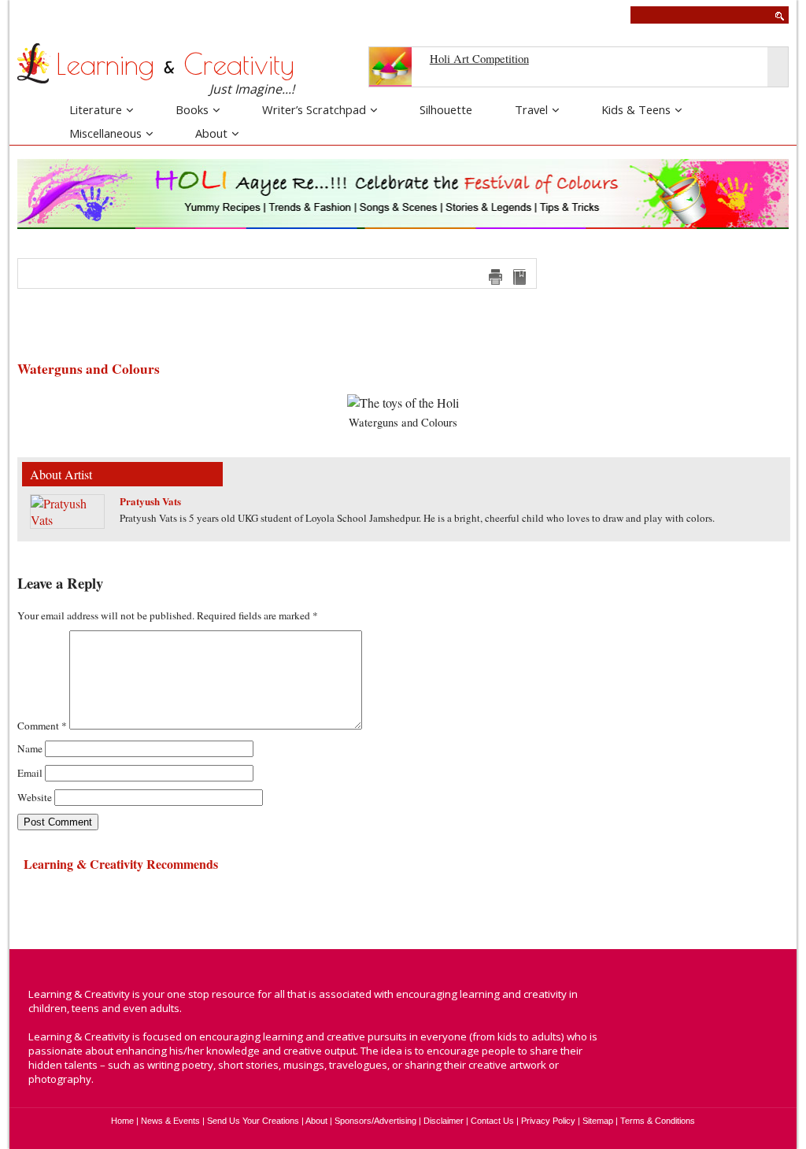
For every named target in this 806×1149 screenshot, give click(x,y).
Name (30, 748)
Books (192, 109)
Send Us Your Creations (253, 1120)
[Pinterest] (685, 1047)
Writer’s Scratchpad (314, 109)
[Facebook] (669, 1016)
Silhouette (446, 109)
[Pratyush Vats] (67, 520)
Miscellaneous (105, 133)
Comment (42, 726)
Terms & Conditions (657, 1120)
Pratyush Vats (150, 500)
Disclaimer (443, 1120)
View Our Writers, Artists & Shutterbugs (312, 14)
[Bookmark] (519, 277)
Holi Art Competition (479, 58)
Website (34, 797)
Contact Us (492, 1120)
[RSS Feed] (746, 1047)
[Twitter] (700, 1016)
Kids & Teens (636, 109)
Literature (95, 109)
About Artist (61, 474)
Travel (531, 109)
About (211, 133)
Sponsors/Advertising (375, 1120)
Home (122, 1120)
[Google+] (730, 1016)
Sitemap (597, 1120)
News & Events (170, 1120)
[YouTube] (761, 1016)
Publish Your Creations (76, 14)
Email (30, 773)
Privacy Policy (548, 1120)
